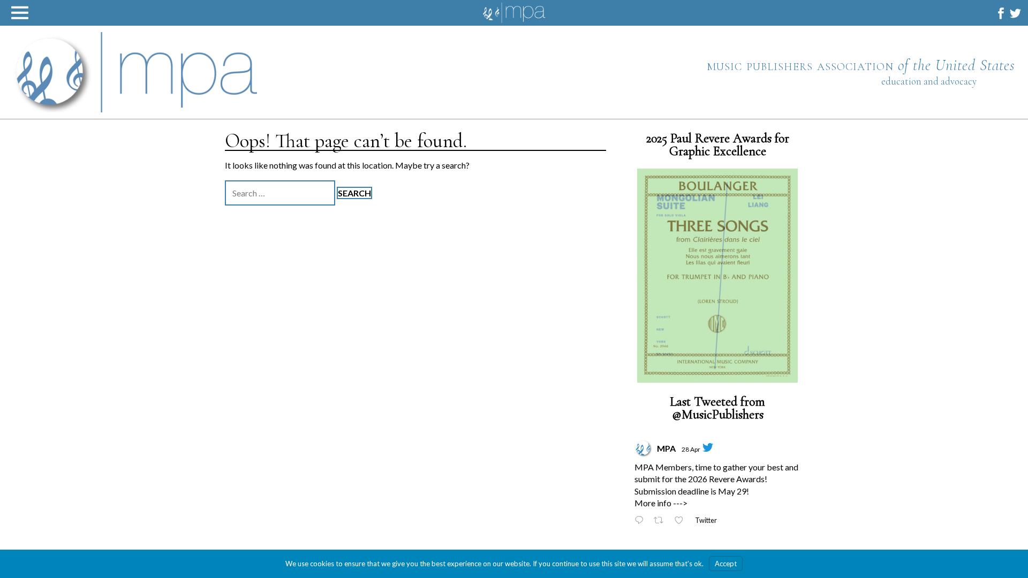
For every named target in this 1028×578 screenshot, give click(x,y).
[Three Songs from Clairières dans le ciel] (717, 276)
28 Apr (691, 449)
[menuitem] (1001, 13)
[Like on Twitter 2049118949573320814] (681, 521)
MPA (666, 448)
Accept (726, 563)
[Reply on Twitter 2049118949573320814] (641, 521)
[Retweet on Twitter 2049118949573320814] (661, 521)
